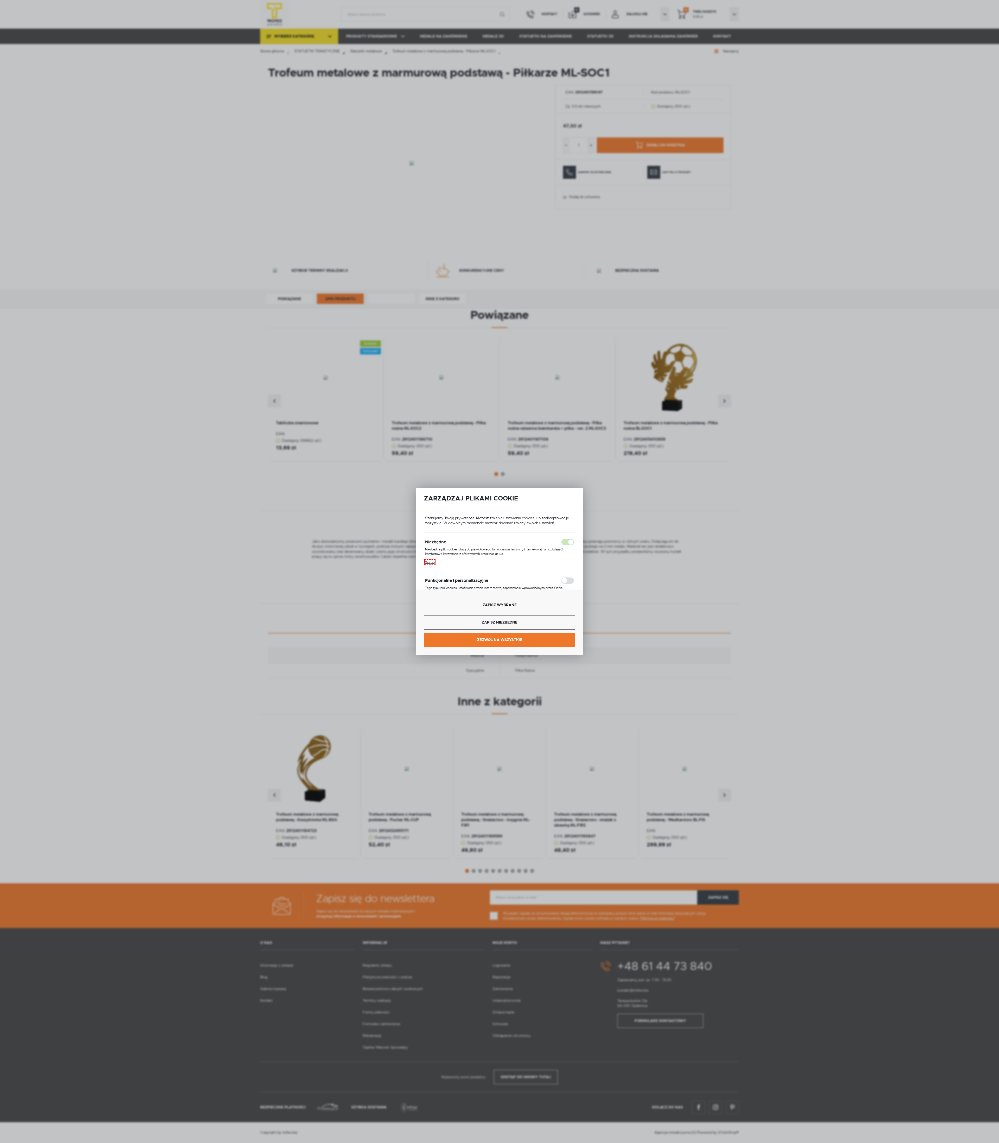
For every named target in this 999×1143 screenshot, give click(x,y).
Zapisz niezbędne (499, 622)
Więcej (430, 562)
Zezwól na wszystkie (499, 639)
